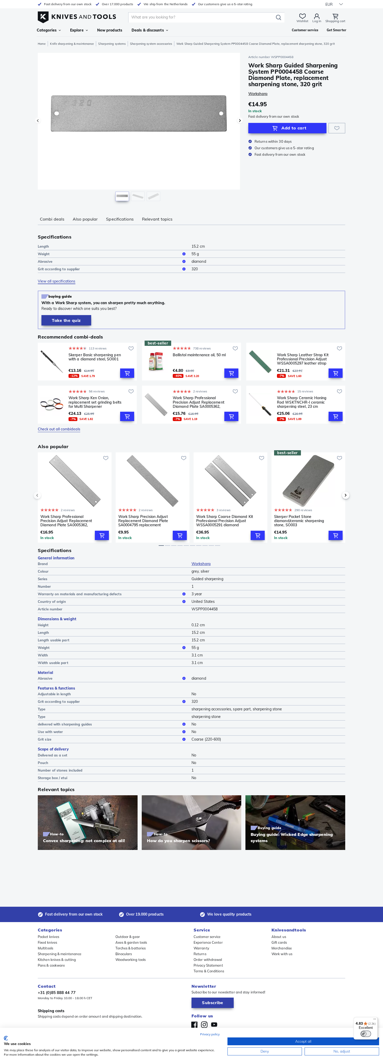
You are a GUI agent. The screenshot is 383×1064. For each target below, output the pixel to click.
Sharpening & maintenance (59, 954)
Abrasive (45, 261)
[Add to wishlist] (337, 128)
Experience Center (208, 942)
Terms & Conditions (209, 971)
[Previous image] (37, 120)
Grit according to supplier (59, 269)
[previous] (46, 495)
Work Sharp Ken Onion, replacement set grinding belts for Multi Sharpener (95, 402)
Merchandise (281, 948)
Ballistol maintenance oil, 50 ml (199, 355)
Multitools (45, 948)
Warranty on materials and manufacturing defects (80, 594)
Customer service (207, 937)
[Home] (77, 16)
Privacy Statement (208, 965)
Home (42, 44)
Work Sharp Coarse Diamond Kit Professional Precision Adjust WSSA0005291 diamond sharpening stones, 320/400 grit (224, 521)
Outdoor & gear (127, 937)
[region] (139, 128)
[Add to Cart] (127, 373)
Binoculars (123, 954)
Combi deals (52, 219)
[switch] (366, 1034)
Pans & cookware (51, 965)
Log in (316, 21)
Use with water (50, 732)
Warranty (201, 948)
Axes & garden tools (131, 942)
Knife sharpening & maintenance (72, 44)
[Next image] (240, 120)
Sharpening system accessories (151, 44)
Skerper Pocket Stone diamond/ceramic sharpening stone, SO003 (299, 521)
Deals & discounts (148, 30)
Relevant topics (157, 219)
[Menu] (375, 1020)
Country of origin (52, 601)
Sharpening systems (112, 44)
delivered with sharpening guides (65, 724)
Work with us (281, 954)
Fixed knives (47, 942)
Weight (44, 254)
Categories (47, 30)
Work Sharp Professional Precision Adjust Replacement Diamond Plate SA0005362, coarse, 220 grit (198, 402)
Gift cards (279, 942)
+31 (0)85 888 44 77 (57, 992)
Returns (200, 954)
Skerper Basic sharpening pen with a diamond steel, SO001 (95, 357)
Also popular (85, 219)
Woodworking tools (130, 959)
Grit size (44, 739)
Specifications (119, 219)
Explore (77, 30)
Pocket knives (48, 937)
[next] (337, 495)
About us (278, 937)
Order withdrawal (208, 959)
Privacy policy (210, 1034)
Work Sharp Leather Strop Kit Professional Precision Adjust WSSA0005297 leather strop (303, 359)
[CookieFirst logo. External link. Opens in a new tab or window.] (6, 1038)
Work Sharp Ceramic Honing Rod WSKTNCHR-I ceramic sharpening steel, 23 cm (302, 402)
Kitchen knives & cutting (57, 959)
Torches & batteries (130, 948)
